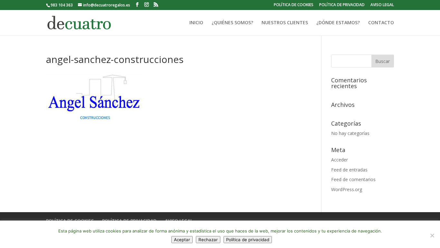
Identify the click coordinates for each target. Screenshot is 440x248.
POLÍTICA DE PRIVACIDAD (342, 5)
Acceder (339, 160)
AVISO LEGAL (382, 5)
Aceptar (182, 239)
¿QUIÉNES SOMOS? (232, 23)
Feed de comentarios (353, 179)
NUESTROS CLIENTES (285, 23)
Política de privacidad (247, 239)
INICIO (196, 23)
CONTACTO (381, 23)
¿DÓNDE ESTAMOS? (338, 23)
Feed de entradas (349, 170)
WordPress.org (346, 189)
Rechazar (208, 239)
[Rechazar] (432, 235)
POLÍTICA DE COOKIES (293, 5)
